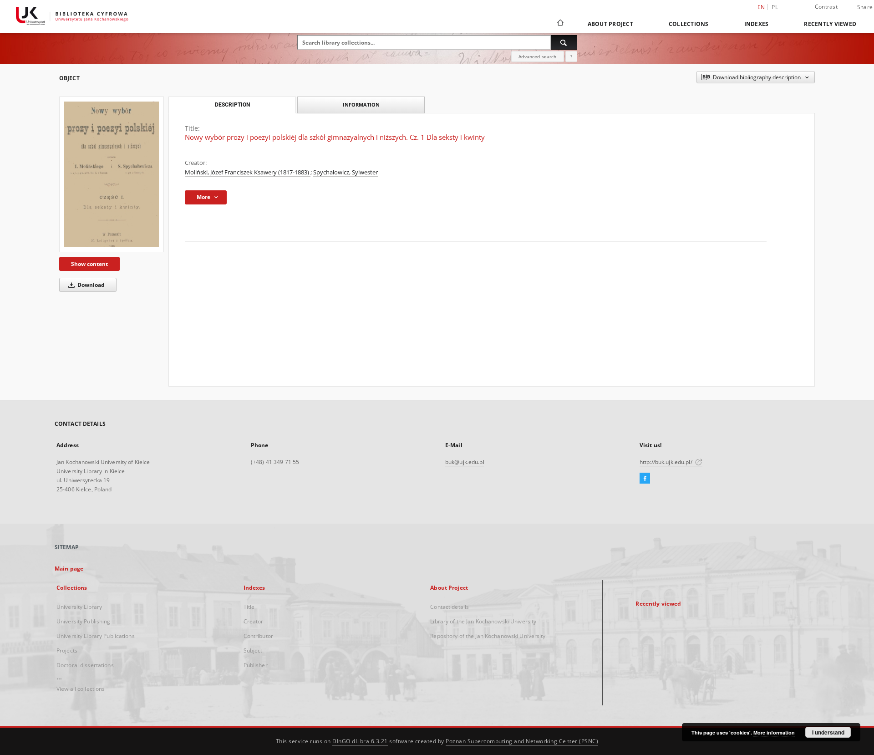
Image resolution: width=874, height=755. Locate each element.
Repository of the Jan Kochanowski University (487, 636)
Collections (689, 24)
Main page (69, 568)
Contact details (449, 607)
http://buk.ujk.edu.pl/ (667, 462)
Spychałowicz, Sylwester (345, 172)
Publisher (256, 665)
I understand (828, 732)
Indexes (756, 24)
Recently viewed (830, 24)
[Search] (564, 42)
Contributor (258, 636)
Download (90, 285)
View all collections (80, 689)
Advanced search (537, 56)
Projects (66, 650)
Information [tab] (361, 104)
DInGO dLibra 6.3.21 (360, 741)
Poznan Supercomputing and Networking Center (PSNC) (522, 741)
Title (249, 607)
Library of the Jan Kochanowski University (483, 621)
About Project (610, 24)
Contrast (826, 6)
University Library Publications (95, 636)
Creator (254, 621)
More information (774, 732)
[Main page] (559, 24)
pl (775, 7)
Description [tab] (232, 105)
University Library (79, 607)
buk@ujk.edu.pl (464, 462)
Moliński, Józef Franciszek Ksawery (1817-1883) (247, 172)
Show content (89, 264)
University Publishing (83, 621)
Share (865, 7)
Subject (253, 650)
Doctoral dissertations (85, 665)
